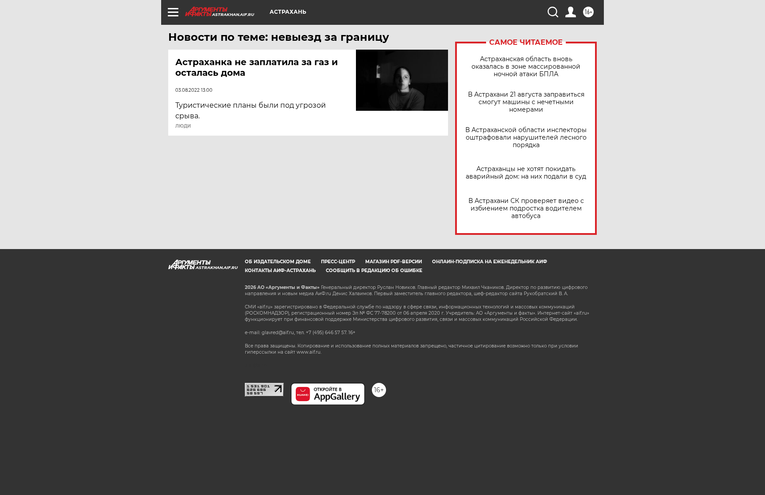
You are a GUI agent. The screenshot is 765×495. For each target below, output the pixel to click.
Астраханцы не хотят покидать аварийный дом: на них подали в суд (526, 172)
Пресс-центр (338, 262)
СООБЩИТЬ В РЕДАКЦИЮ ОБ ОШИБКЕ (374, 270)
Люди (183, 126)
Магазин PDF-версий (393, 262)
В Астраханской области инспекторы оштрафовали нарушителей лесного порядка (526, 137)
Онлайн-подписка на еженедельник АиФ (489, 262)
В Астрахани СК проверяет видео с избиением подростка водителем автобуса (526, 208)
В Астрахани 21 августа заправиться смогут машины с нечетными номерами (526, 102)
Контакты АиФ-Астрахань (280, 270)
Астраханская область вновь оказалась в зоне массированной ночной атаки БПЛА (525, 66)
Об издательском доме (278, 262)
